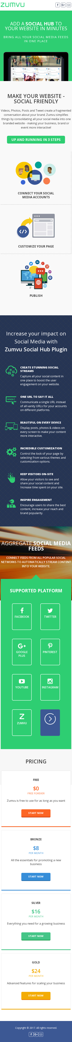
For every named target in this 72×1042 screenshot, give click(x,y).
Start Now (36, 813)
